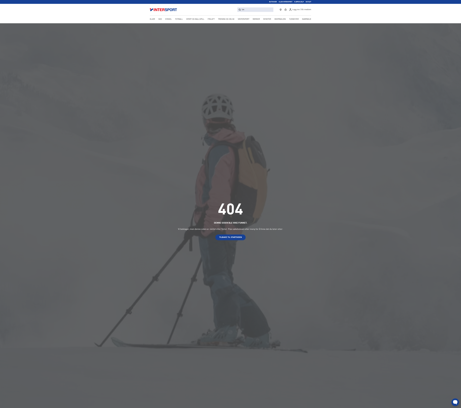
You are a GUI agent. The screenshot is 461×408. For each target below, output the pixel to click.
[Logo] (165, 9)
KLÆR (152, 19)
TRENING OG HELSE (226, 19)
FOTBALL (179, 19)
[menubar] (230, 19)
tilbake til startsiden (230, 237)
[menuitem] (294, 19)
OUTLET (308, 2)
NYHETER (267, 19)
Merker (256, 19)
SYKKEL (168, 19)
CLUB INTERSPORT (285, 2)
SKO (160, 19)
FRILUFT (211, 19)
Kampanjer (307, 19)
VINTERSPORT (243, 19)
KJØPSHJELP (299, 2)
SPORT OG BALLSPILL (195, 19)
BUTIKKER (273, 2)
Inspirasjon (280, 19)
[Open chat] (455, 402)
